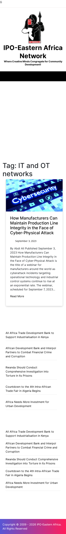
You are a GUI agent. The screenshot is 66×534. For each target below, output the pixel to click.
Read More (17, 296)
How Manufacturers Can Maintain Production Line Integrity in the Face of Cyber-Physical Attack (34, 225)
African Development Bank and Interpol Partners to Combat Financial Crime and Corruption (31, 352)
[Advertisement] (33, 116)
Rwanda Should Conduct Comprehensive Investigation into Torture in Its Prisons (27, 371)
